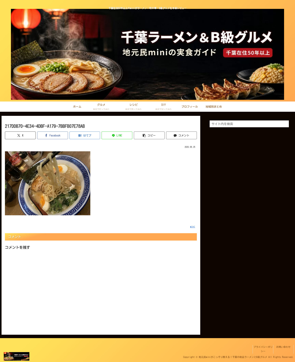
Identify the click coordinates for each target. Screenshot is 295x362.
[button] (149, 135)
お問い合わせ (283, 347)
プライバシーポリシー (263, 349)
